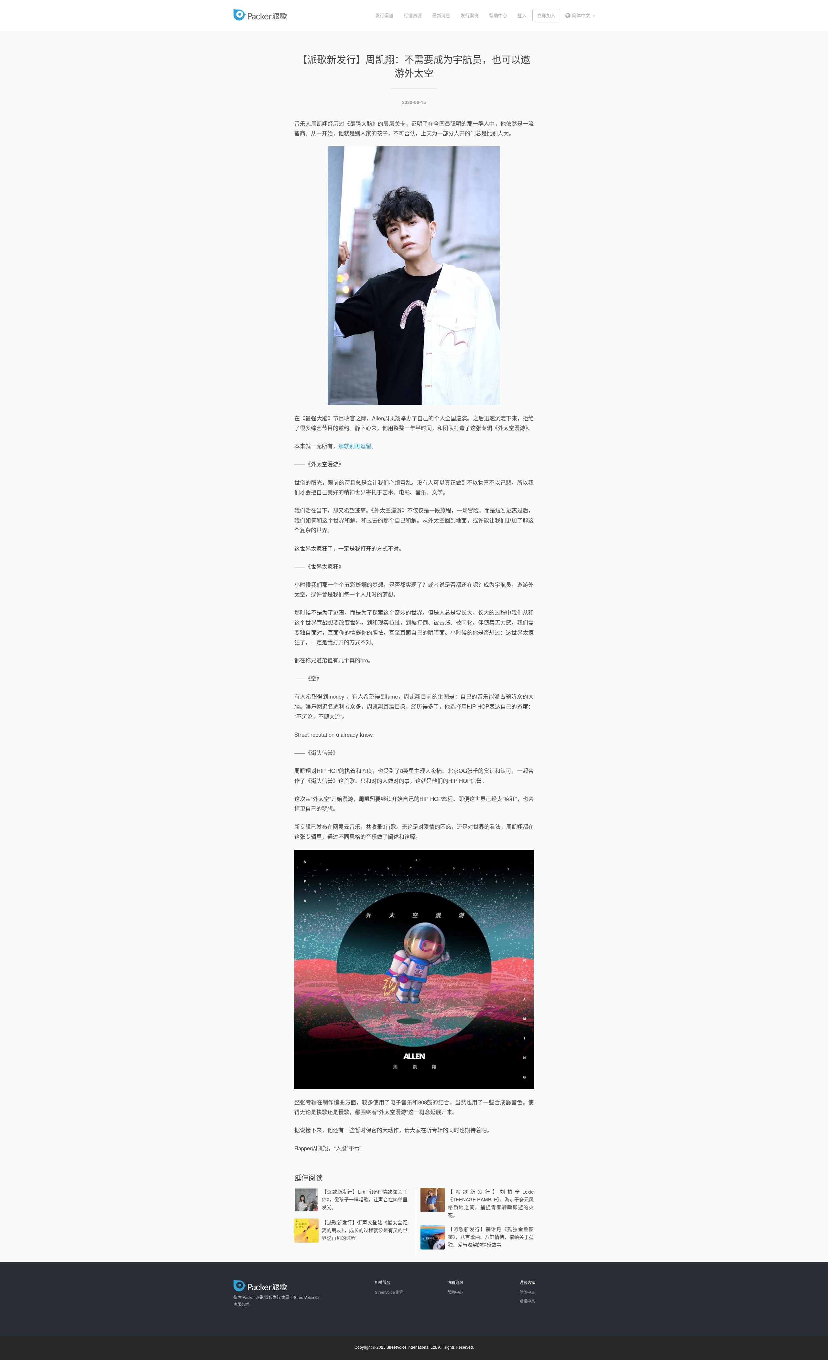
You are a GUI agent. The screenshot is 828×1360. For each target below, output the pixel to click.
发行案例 (470, 15)
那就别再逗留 (354, 446)
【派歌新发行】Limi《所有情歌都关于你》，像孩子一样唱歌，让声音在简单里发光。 (365, 1199)
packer (280, 15)
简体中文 (581, 15)
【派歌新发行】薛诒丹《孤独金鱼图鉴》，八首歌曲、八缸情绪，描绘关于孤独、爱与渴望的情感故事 (491, 1237)
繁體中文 (527, 1300)
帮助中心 (498, 15)
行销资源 (413, 15)
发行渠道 (384, 15)
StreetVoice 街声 (389, 1292)
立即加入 (546, 15)
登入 (522, 15)
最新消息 (441, 15)
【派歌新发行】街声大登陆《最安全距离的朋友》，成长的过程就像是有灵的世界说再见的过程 (365, 1230)
